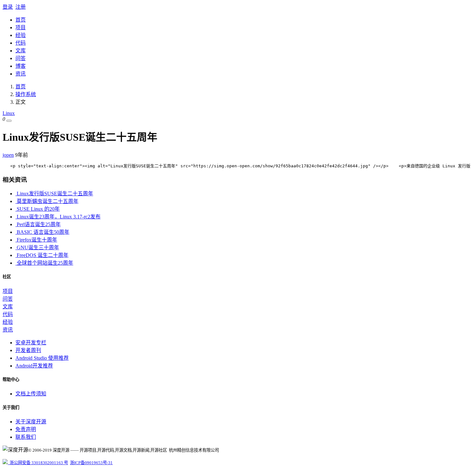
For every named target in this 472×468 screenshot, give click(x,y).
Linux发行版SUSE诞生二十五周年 (54, 193)
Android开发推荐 (34, 365)
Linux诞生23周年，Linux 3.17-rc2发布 (58, 216)
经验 (20, 35)
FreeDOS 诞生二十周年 (41, 255)
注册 (20, 7)
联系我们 (25, 437)
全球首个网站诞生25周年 (44, 263)
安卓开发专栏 (30, 342)
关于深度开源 (30, 421)
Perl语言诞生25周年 (38, 224)
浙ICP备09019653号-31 (91, 462)
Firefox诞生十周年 (36, 240)
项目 (20, 27)
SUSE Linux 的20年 (37, 209)
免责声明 (25, 429)
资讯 (20, 73)
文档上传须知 (30, 393)
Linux (9, 113)
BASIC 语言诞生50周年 (42, 232)
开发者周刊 (28, 350)
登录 (8, 7)
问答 (20, 58)
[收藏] (9, 121)
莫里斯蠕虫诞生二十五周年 (46, 201)
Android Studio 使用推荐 (42, 358)
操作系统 (25, 94)
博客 (20, 66)
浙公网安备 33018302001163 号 (38, 462)
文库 (20, 50)
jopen (8, 155)
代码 (20, 43)
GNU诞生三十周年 (37, 247)
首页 (20, 19)
